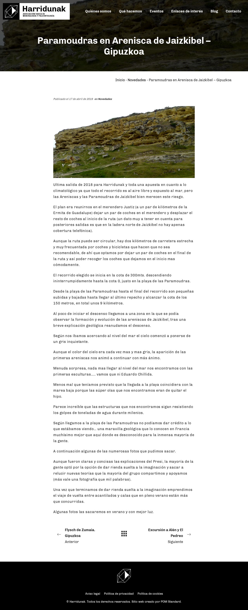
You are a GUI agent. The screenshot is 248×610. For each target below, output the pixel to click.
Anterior (80, 536)
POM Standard (171, 601)
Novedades (137, 80)
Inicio (120, 80)
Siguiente (165, 536)
